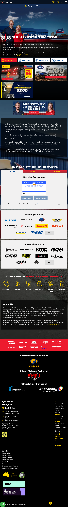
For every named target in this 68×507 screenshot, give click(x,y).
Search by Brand (59, 408)
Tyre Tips (57, 412)
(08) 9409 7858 (22, 55)
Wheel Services (59, 432)
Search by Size (59, 406)
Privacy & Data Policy (12, 504)
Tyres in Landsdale (7, 457)
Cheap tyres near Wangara (9, 468)
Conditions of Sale (22, 504)
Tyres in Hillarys (6, 453)
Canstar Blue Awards (8, 464)
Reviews (58, 445)
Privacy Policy (41, 204)
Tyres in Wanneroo (7, 459)
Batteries (57, 425)
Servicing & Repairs (60, 427)
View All (49, 233)
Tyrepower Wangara (35, 6)
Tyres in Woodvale (7, 462)
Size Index (5, 451)
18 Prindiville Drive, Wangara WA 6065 (12, 412)
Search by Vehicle (60, 404)
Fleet (56, 441)
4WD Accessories (60, 423)
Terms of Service (52, 204)
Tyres (56, 402)
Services (57, 421)
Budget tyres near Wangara (10, 466)
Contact (57, 436)
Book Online (59, 438)
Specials (57, 434)
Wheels (57, 415)
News (57, 443)
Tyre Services (58, 430)
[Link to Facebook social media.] (50, 503)
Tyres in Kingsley (6, 455)
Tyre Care (57, 410)
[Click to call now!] (53, 2)
